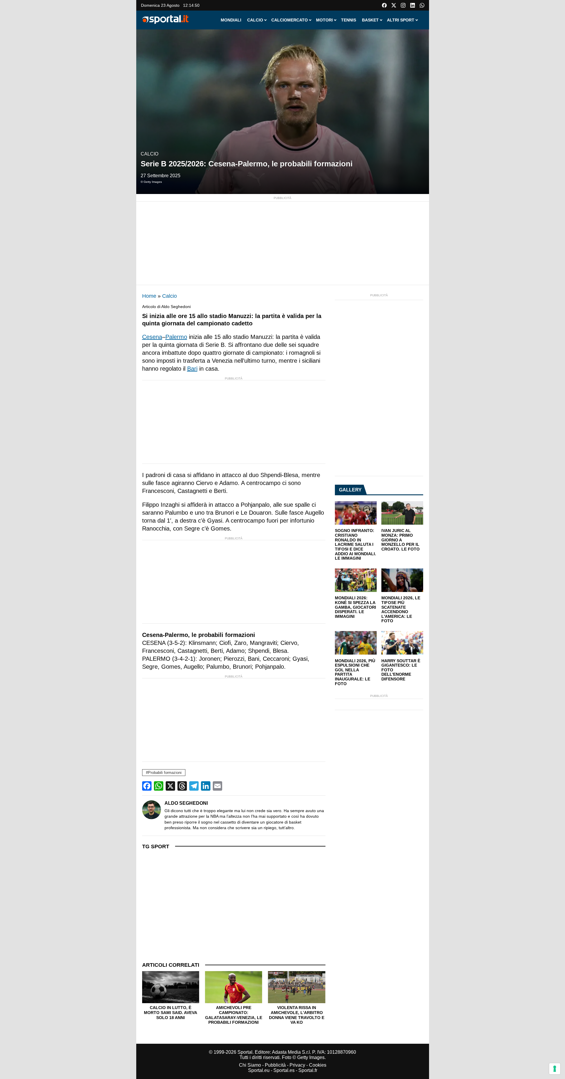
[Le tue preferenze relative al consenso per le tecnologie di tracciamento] (554, 1068)
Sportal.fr (307, 1070)
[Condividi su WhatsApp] (158, 786)
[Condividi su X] (170, 786)
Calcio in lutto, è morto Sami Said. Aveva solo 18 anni (170, 1012)
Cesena (152, 337)
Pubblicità (275, 1065)
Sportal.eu (259, 1070)
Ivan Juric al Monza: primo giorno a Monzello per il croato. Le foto (400, 539)
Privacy (297, 1065)
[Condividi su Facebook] (147, 786)
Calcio (149, 153)
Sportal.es (284, 1070)
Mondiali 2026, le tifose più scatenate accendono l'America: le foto (400, 609)
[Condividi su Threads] (182, 786)
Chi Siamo (250, 1065)
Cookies (317, 1065)
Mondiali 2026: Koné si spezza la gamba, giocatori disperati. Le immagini (355, 607)
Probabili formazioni (165, 772)
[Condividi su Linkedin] (205, 786)
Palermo (176, 337)
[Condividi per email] (217, 786)
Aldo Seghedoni (186, 803)
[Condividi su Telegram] (194, 786)
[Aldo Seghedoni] (151, 809)
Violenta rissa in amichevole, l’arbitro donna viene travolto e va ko (296, 1015)
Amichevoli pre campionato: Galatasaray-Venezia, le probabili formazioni (233, 1015)
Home (149, 296)
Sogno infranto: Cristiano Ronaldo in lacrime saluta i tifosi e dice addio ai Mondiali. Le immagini (355, 544)
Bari (192, 368)
